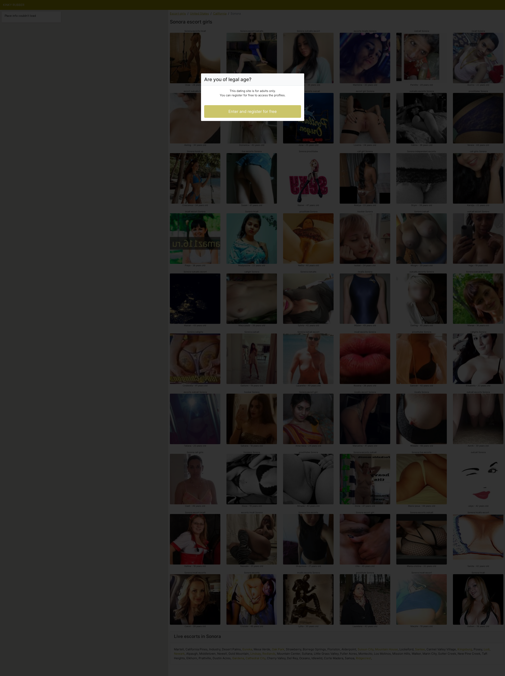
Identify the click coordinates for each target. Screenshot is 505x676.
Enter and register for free (252, 111)
